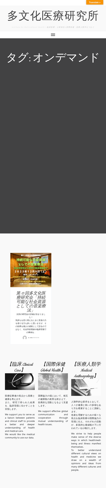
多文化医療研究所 (53, 17)
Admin (31, 337)
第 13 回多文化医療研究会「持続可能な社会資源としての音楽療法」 (31, 302)
